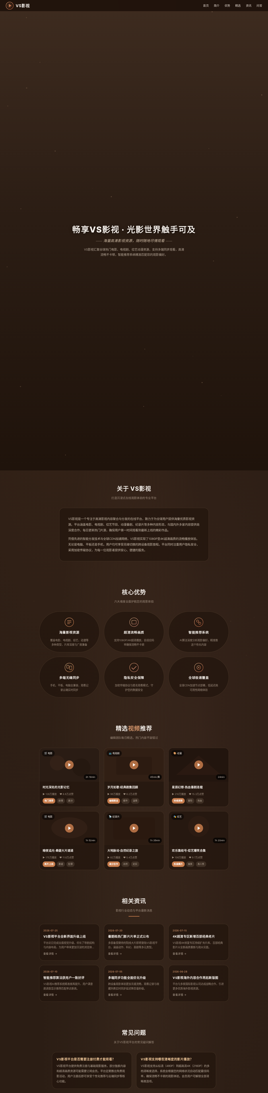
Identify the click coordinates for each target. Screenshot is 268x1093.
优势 (227, 5)
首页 (206, 5)
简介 (217, 5)
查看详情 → (50, 953)
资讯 (249, 5)
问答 (259, 5)
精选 (238, 5)
